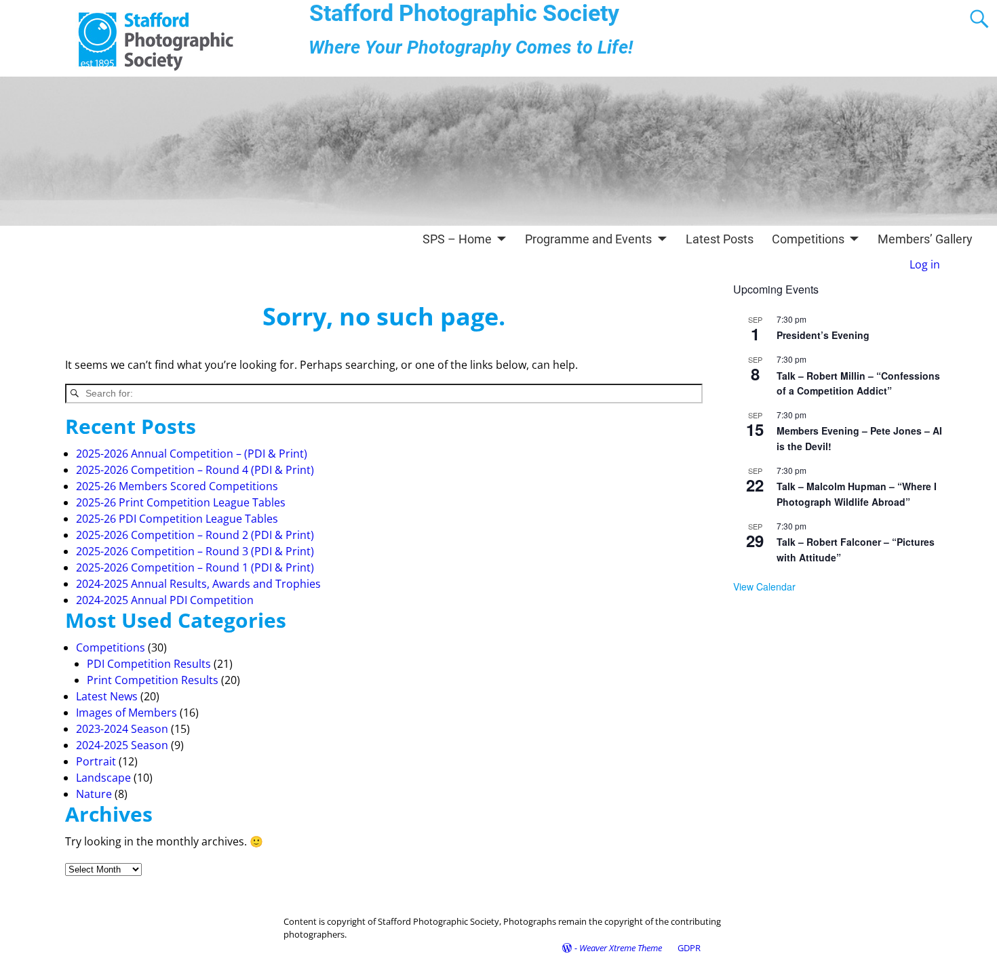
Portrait (96, 761)
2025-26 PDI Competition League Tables (177, 518)
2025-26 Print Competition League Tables (181, 502)
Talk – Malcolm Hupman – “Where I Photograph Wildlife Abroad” (857, 493)
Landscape (103, 777)
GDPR (689, 948)
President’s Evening (823, 335)
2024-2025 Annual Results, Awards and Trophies (198, 583)
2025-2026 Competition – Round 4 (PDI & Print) (195, 469)
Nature (94, 793)
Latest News (107, 696)
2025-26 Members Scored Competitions (177, 486)
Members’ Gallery (925, 239)
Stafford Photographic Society (464, 13)
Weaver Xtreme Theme (620, 948)
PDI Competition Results (149, 663)
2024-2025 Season (122, 745)
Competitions (808, 239)
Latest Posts (720, 239)
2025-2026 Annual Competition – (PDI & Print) (191, 453)
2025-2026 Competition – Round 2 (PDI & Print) (195, 534)
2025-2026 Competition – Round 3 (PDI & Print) (195, 551)
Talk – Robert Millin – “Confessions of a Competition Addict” (858, 383)
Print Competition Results (152, 680)
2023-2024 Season (122, 728)
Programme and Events (588, 239)
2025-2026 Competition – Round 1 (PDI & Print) (195, 567)
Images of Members (126, 712)
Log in (925, 264)
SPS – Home (457, 239)
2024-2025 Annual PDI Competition (165, 600)
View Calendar (764, 586)
